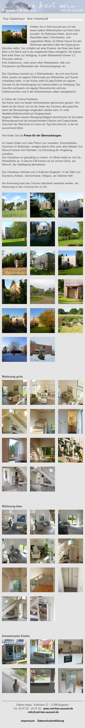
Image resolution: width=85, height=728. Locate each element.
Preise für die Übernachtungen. (43, 135)
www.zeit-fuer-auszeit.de (58, 708)
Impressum (28, 720)
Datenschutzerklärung (50, 720)
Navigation (11, 10)
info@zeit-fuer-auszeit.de (43, 712)
